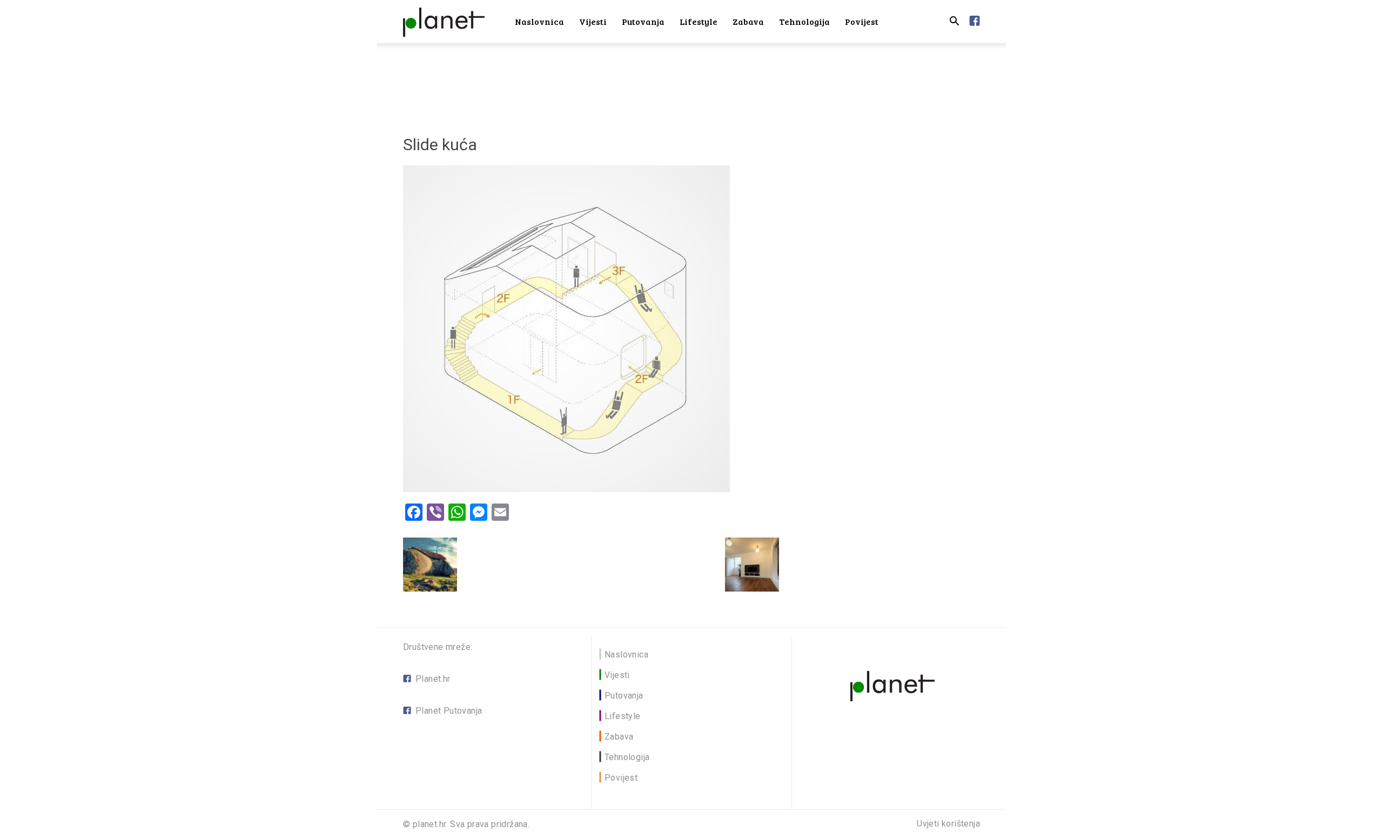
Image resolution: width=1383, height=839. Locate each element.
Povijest (861, 21)
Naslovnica (539, 21)
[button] (954, 22)
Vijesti (593, 21)
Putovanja (643, 21)
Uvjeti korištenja (948, 824)
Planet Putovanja (448, 711)
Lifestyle (698, 21)
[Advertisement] (691, 80)
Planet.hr (433, 679)
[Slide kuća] (566, 489)
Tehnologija (804, 21)
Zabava (748, 21)
